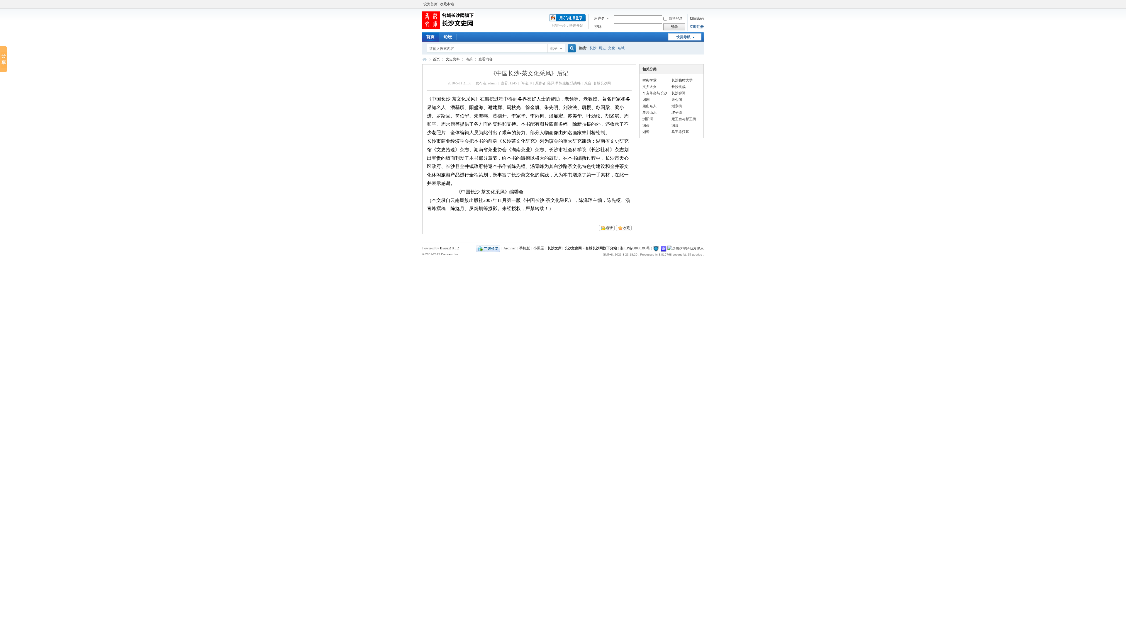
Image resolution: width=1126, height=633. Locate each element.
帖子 (553, 49)
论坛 (448, 37)
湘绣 (646, 132)
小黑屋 (538, 248)
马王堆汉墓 (680, 132)
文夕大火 (649, 87)
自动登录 (676, 18)
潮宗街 (676, 106)
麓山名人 (649, 106)
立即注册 (697, 27)
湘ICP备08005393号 (635, 248)
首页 (430, 37)
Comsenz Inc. (450, 254)
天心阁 (676, 100)
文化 (611, 48)
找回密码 (697, 18)
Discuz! (445, 248)
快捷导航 (683, 37)
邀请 (609, 228)
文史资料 (453, 59)
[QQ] (488, 248)
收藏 (626, 228)
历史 (602, 48)
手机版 (524, 248)
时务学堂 (649, 80)
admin (492, 83)
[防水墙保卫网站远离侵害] (656, 248)
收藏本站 (447, 4)
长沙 (592, 48)
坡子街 (676, 112)
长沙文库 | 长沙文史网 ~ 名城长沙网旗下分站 (424, 59)
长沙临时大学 (682, 80)
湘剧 (646, 100)
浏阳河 (647, 119)
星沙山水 (649, 112)
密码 (597, 27)
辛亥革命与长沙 (654, 93)
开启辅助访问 (702, 4)
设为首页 (430, 4)
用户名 (599, 18)
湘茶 (469, 59)
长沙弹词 (678, 93)
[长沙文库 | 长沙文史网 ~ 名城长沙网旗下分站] (448, 28)
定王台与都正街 (683, 119)
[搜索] (570, 48)
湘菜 (675, 125)
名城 (621, 48)
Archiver (509, 248)
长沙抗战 (678, 87)
